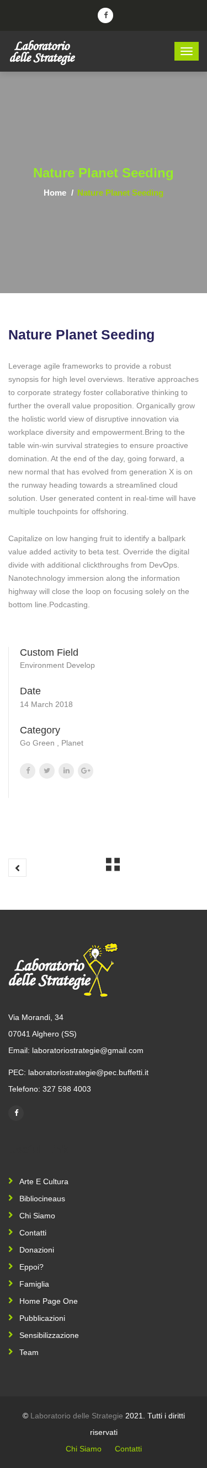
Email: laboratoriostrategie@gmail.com (76, 1050)
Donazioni (36, 1249)
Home (55, 192)
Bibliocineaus (42, 1198)
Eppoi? (31, 1266)
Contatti (32, 1232)
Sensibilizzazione (49, 1335)
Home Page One (48, 1301)
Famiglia (34, 1284)
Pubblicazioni (42, 1318)
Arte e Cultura (43, 1181)
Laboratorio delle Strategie (76, 1415)
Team (29, 1352)
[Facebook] (16, 1113)
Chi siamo (37, 1215)
